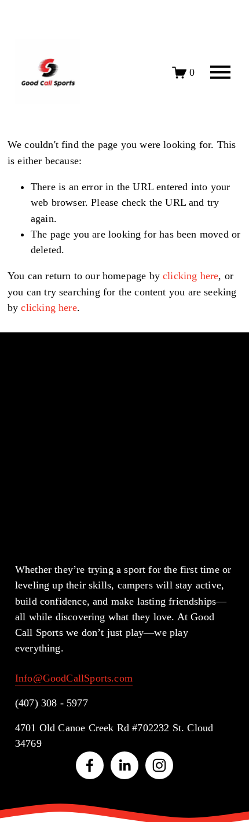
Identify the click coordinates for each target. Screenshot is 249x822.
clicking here (190, 276)
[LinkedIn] (124, 765)
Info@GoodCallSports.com (74, 678)
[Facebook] (90, 765)
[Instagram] (159, 765)
